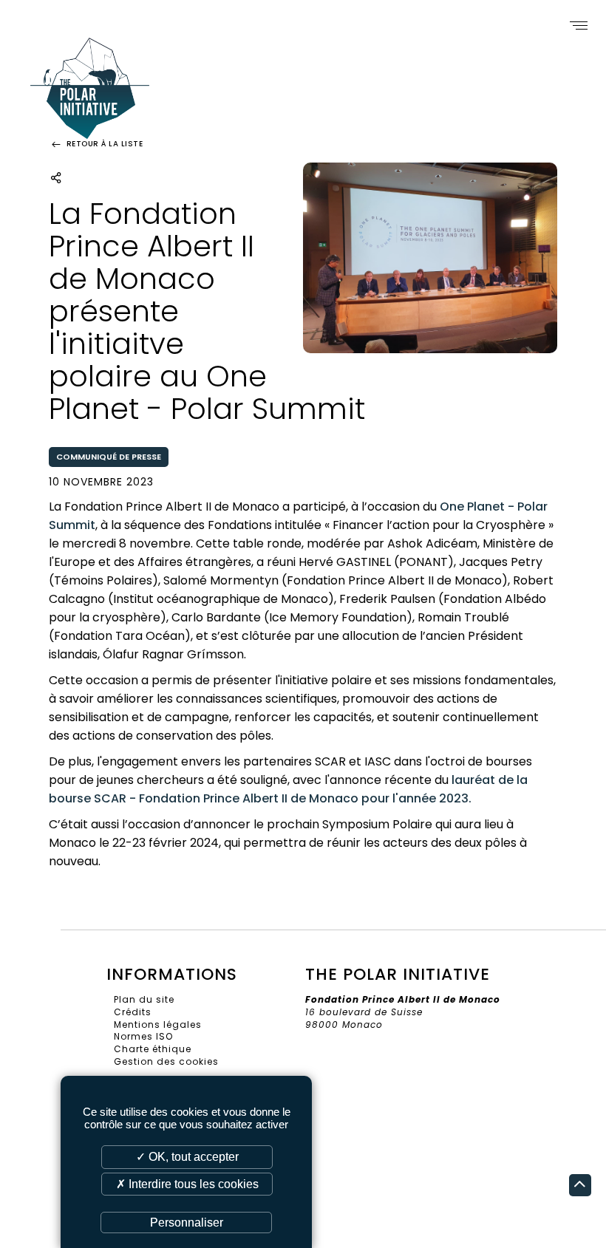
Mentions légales (158, 1024)
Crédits (133, 1012)
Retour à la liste (103, 143)
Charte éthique (152, 1049)
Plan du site (144, 999)
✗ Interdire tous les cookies (187, 1184)
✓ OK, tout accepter (187, 1156)
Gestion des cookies (166, 1061)
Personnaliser (186, 1222)
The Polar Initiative (89, 97)
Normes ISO (143, 1036)
